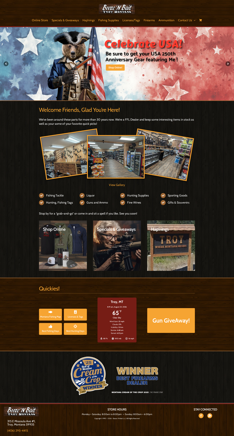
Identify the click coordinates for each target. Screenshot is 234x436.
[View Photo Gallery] (117, 129)
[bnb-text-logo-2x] (117, 5)
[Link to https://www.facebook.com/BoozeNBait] (201, 415)
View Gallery (117, 185)
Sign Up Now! (115, 74)
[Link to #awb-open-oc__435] (209, 415)
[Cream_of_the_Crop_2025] (21, 408)
